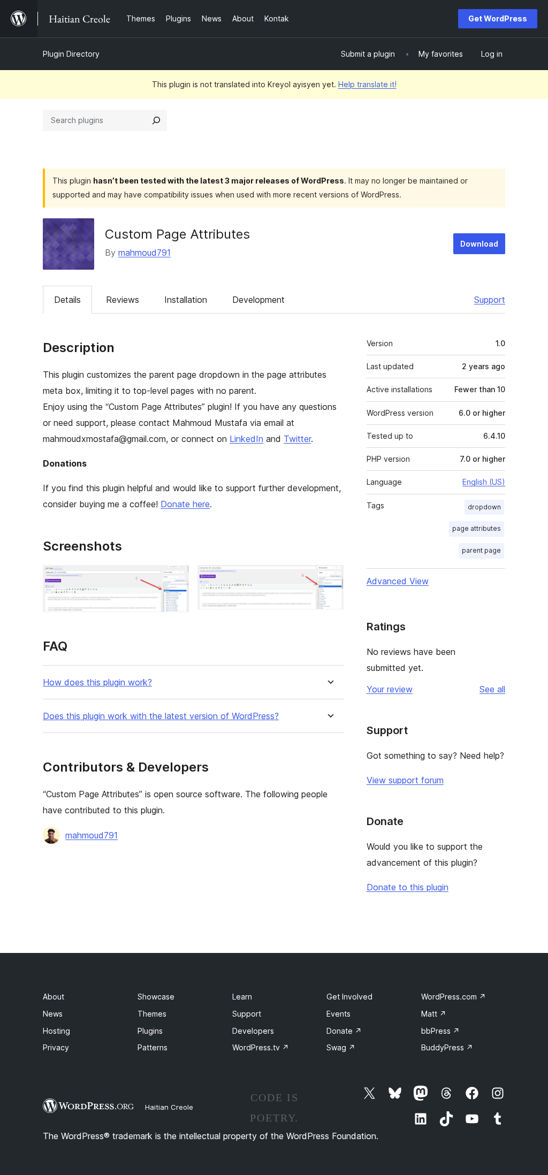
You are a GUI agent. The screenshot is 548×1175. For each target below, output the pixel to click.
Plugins (150, 1030)
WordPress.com (453, 996)
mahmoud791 (144, 252)
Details (67, 299)
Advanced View (398, 581)
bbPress (440, 1030)
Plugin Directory (71, 53)
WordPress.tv (260, 1047)
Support (489, 299)
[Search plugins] (156, 120)
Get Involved (349, 996)
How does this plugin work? (97, 682)
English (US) (483, 481)
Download (479, 243)
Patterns (153, 1047)
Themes (152, 1013)
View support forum (405, 780)
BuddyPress (447, 1047)
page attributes (476, 528)
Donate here (185, 504)
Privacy (56, 1047)
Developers (253, 1030)
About (53, 996)
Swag (340, 1047)
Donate (344, 1030)
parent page (481, 550)
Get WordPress (497, 18)
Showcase (156, 996)
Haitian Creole (169, 1107)
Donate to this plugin (407, 887)
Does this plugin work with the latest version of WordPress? (161, 716)
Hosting (56, 1030)
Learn (242, 996)
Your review (390, 689)
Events (338, 1013)
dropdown (484, 507)
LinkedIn (246, 438)
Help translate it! (367, 84)
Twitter (297, 438)
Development (258, 299)
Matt (433, 1013)
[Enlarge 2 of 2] (329, 579)
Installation (185, 299)
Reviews (122, 299)
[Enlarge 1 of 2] (174, 579)
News (53, 1013)
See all (492, 689)
